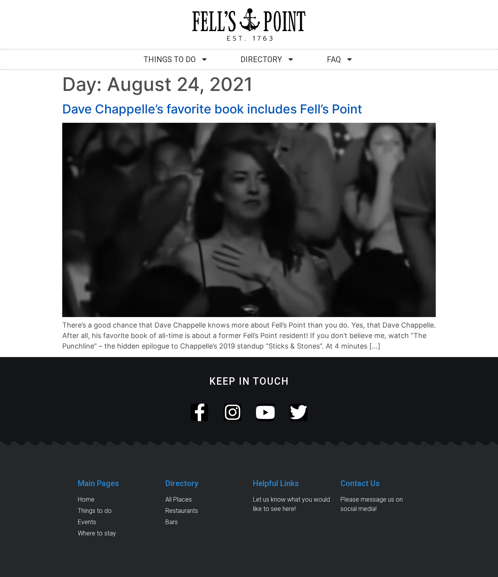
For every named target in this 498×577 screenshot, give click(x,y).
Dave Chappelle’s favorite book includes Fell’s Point (212, 109)
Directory (261, 59)
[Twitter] (298, 412)
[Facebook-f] (199, 412)
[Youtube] (265, 412)
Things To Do (170, 59)
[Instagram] (232, 412)
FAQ (334, 59)
